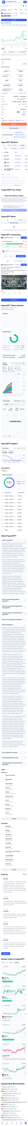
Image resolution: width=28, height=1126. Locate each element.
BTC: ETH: (10, 5)
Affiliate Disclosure (17, 185)
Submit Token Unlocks (20, 134)
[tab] (17, 52)
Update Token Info (19, 132)
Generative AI (11, 120)
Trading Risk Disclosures (15, 207)
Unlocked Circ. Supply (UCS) (9, 357)
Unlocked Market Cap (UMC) (9, 355)
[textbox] (15, 252)
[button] (14, 432)
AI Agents (18, 120)
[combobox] (14, 55)
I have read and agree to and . (13, 206)
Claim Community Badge (20, 137)
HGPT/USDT (18, 155)
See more (25, 241)
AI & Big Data (4, 120)
